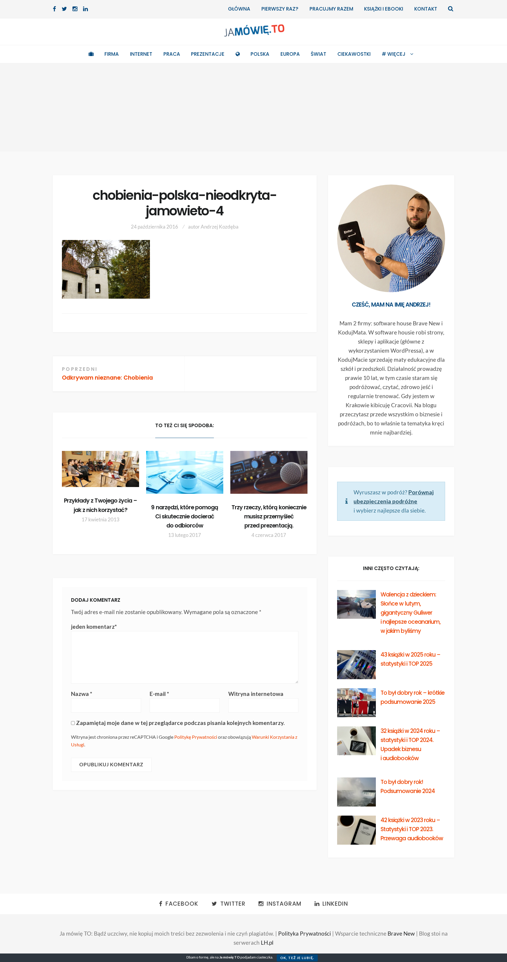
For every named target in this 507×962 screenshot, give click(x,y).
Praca (171, 54)
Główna (239, 8)
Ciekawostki (354, 54)
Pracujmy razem (331, 8)
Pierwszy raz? (279, 8)
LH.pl (267, 942)
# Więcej (393, 54)
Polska (260, 54)
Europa (290, 54)
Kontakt (425, 8)
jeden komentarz (94, 626)
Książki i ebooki (383, 8)
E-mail (159, 693)
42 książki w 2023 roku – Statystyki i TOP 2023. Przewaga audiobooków (412, 829)
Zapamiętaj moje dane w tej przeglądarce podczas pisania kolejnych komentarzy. (180, 722)
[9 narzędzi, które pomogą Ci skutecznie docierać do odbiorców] (184, 472)
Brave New (401, 933)
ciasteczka (264, 957)
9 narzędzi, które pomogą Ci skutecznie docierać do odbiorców (184, 516)
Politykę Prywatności (195, 737)
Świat (318, 54)
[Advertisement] (253, 107)
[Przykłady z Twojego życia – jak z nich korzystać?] (100, 469)
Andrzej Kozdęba (220, 227)
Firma (111, 54)
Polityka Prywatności (304, 933)
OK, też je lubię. (297, 958)
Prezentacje (207, 54)
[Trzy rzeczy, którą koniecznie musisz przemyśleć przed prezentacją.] (268, 472)
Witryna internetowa (255, 693)
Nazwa (81, 693)
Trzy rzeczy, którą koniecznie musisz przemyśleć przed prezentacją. (268, 516)
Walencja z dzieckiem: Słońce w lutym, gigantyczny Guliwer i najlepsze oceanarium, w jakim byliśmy (410, 613)
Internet (141, 54)
